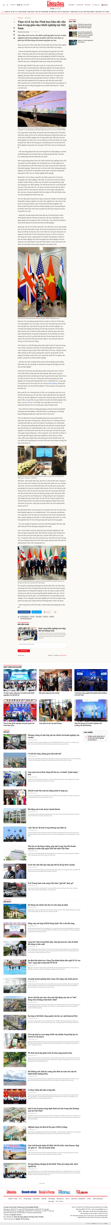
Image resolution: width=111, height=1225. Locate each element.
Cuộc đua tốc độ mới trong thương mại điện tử (47, 828)
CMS (94, 1223)
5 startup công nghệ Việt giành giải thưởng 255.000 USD (90, 694)
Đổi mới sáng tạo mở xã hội (49, 693)
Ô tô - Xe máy (105, 11)
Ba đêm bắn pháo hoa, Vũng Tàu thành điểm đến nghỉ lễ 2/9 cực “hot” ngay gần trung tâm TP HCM (54, 961)
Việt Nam (45, 616)
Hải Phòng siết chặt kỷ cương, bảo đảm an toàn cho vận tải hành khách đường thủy (52, 1073)
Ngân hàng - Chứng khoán (70, 11)
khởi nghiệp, (53, 383)
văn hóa (32, 616)
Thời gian (55, 655)
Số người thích (62, 655)
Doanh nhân (30, 11)
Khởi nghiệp (44, 11)
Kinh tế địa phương (88, 11)
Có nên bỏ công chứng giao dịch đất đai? (44, 754)
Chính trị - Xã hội (9, 11)
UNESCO (52, 616)
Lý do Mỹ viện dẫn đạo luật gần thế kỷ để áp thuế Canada (51, 865)
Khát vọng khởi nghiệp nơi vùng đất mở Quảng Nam (52, 629)
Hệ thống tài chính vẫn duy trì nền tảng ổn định (48, 905)
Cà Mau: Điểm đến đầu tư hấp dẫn (41, 1090)
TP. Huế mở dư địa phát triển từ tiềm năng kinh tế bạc (50, 1053)
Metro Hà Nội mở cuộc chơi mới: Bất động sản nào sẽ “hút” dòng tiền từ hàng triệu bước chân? (52, 998)
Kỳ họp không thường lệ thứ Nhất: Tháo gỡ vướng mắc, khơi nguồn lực (53, 1165)
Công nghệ (98, 11)
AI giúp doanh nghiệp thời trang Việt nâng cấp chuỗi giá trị (53, 979)
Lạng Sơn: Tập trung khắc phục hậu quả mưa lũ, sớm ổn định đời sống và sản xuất (53, 943)
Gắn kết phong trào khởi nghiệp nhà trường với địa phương (88, 724)
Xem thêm (42, 1183)
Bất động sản (53, 11)
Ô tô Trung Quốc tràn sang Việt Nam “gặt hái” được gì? (50, 883)
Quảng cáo (96, 4)
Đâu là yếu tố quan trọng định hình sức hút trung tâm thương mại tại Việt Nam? (53, 1110)
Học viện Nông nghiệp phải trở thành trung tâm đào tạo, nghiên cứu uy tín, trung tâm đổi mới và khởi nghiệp (85, 34)
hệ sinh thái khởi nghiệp (26, 618)
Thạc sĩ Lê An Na (24, 616)
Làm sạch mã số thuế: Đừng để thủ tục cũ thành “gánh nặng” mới (53, 773)
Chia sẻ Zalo (37, 612)
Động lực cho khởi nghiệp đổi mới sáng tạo (85, 41)
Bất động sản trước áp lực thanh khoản (44, 809)
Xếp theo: (50, 655)
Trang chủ (20, 18)
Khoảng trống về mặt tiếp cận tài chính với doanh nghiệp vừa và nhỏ (53, 736)
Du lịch (81, 11)
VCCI (16, 11)
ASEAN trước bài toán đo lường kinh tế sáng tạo (48, 791)
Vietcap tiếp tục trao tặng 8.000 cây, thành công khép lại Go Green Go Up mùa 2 (53, 1035)
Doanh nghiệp (22, 11)
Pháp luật (38, 11)
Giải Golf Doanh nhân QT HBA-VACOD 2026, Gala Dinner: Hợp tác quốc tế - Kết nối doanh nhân (53, 1147)
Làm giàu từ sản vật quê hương (50, 723)
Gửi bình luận (24, 650)
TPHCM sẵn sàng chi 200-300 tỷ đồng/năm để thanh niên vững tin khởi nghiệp (85, 26)
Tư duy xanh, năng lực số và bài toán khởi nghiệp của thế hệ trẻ (18, 694)
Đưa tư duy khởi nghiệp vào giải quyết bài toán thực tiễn (18, 724)
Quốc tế (59, 11)
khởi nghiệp (38, 616)
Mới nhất (13, 4)
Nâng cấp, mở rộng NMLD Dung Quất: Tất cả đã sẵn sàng (51, 923)
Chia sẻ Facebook (24, 612)
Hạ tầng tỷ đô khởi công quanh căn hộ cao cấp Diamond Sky (53, 1016)
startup (29, 402)
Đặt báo (89, 4)
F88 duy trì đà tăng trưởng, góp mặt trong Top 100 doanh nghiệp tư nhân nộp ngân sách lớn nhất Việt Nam (52, 847)
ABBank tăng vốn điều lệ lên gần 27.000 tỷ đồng (47, 1127)
